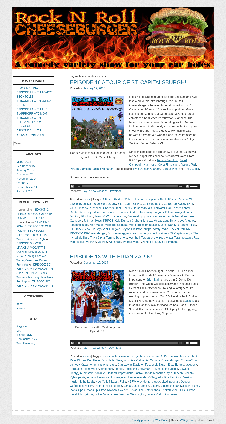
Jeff (86, 220)
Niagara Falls (117, 381)
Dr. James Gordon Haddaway (133, 212)
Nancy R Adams (178, 224)
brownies (129, 360)
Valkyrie (91, 241)
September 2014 (26, 187)
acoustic (154, 356)
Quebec (186, 381)
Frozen (156, 368)
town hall (134, 237)
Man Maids (96, 224)
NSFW (131, 381)
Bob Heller (93, 360)
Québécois (77, 385)
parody (156, 381)
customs (103, 364)
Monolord (135, 224)
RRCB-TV (76, 233)
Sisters (155, 385)
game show (119, 216)
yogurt (137, 241)
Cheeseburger (112, 207)
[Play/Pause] (72, 186)
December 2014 (26, 174)
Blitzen (81, 360)
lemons (91, 377)
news (19, 303)
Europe (179, 364)
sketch (186, 385)
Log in (20, 330)
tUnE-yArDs (85, 394)
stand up (92, 390)
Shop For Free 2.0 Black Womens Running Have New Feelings (34, 277)
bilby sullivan (84, 203)
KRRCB (108, 220)
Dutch (162, 364)
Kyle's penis (77, 377)
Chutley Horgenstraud (136, 207)
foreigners (106, 368)
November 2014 (26, 178)
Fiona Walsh (91, 368)
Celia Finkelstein (80, 207)
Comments (26, 339)
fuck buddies (170, 368)
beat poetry (152, 199)
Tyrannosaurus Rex (186, 237)
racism (89, 385)
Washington (137, 394)
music (73, 381)
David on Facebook (145, 364)
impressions (125, 373)
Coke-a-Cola (189, 360)
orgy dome (143, 381)
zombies (147, 241)
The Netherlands (149, 390)
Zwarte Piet (154, 394)
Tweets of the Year (152, 237)
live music (103, 377)
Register (21, 326)
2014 (127, 199)
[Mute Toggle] (187, 186)
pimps (147, 229)
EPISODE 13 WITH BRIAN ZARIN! (111, 257)
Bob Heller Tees (112, 360)
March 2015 (23, 161)
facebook (191, 364)
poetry (156, 229)
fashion (74, 216)
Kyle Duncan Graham (128, 220)
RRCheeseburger (95, 233)
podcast (174, 381)
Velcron (102, 241)
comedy (75, 364)
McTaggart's (112, 224)
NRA (193, 224)
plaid (165, 381)
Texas (133, 390)
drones (187, 212)
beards (184, 356)
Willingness (186, 420)
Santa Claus (131, 385)
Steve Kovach (108, 390)
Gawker (184, 368)
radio (165, 229)
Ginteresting (135, 216)
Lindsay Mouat (152, 220)
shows (86, 199)
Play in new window (94, 191)
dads (113, 364)
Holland (112, 373)
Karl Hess (95, 220)
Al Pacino (167, 356)
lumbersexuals (79, 224)
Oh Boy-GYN (99, 229)
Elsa (171, 364)
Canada (155, 360)
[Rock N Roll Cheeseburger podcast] (113, 67)
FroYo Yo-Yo (102, 216)
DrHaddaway (173, 212)
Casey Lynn (185, 203)
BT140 (137, 203)
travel (73, 394)
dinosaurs (108, 212)
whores (127, 241)
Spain (82, 390)
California (142, 360)
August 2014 (24, 191)
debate (186, 207)
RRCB (190, 229)
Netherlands (86, 381)
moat (124, 224)
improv (139, 373)
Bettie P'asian (168, 199)
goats (147, 216)
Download (115, 191)
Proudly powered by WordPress (150, 420)
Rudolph (116, 385)
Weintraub (114, 241)
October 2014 (24, 182)
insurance (158, 216)
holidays (100, 373)
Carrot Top (170, 203)
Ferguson (76, 368)
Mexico (187, 377)
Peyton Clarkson (131, 229)
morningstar (149, 224)
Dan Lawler (173, 207)
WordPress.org (25, 343)
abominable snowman (116, 356)
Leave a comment (166, 241)
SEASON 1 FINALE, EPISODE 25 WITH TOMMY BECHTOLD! (34, 92)
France (118, 368)
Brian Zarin (124, 203)
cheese (97, 207)
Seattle (144, 385)
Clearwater (158, 207)
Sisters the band (171, 385)
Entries (24, 334)
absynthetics (140, 356)
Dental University (80, 212)
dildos (96, 212)
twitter (169, 237)
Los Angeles (187, 220)
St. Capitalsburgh (181, 233)
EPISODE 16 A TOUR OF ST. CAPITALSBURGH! (128, 82)
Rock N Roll (177, 229)
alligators (138, 199)
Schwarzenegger (118, 233)
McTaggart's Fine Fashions (165, 377)
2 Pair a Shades (113, 199)
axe (176, 356)
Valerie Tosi (77, 241)
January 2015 (25, 170)
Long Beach (170, 220)
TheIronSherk (169, 390)
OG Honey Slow (80, 229)
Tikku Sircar (97, 237)
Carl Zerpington (152, 203)
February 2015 (25, 165)
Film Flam (87, 216)
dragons (159, 212)
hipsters (88, 373)
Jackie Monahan (176, 216)
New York (102, 381)
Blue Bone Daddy (105, 203)
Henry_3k (76, 373)
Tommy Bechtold (116, 237)
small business (159, 233)
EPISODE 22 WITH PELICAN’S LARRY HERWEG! (29, 122)
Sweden (123, 390)
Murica (162, 224)
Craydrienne (89, 364)
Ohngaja (114, 229)
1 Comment (170, 394)
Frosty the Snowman (137, 368)
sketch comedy (139, 233)
